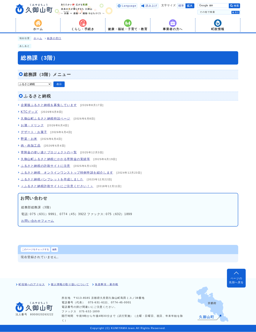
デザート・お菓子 (34, 132)
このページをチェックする (35, 249)
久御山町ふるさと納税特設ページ (45, 118)
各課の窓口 (54, 38)
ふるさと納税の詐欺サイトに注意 (45, 165)
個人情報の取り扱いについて (70, 284)
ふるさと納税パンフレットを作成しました (52, 179)
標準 (181, 5)
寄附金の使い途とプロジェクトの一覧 (49, 152)
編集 (54, 249)
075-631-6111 (98, 302)
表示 (237, 12)
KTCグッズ (29, 111)
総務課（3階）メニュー (47, 74)
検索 (236, 5)
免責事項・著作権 (106, 284)
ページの (236, 280)
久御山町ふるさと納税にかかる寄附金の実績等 (55, 159)
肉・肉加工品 (31, 145)
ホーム (38, 38)
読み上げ (151, 5)
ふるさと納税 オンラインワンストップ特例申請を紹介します (67, 172)
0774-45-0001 (121, 302)
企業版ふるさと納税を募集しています (49, 105)
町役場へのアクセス (32, 284)
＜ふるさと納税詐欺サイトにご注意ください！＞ (57, 186)
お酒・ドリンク (32, 125)
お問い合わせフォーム (37, 220)
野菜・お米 (29, 138)
